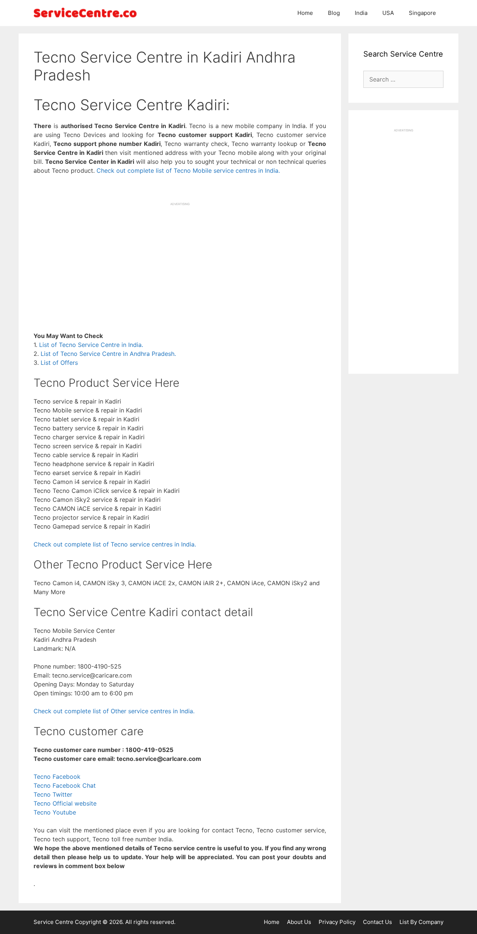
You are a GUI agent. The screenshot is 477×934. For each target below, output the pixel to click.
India (361, 12)
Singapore (422, 12)
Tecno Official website (65, 803)
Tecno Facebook (57, 776)
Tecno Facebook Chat (65, 785)
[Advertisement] (180, 258)
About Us (299, 921)
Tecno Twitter (53, 794)
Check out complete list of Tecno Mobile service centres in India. (188, 170)
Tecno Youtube (55, 812)
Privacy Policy (337, 921)
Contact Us (377, 921)
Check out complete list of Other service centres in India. (114, 711)
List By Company (421, 921)
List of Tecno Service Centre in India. (91, 344)
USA (388, 12)
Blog (334, 12)
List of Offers (59, 362)
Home (305, 12)
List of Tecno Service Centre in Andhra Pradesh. (108, 353)
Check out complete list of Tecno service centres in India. (115, 544)
